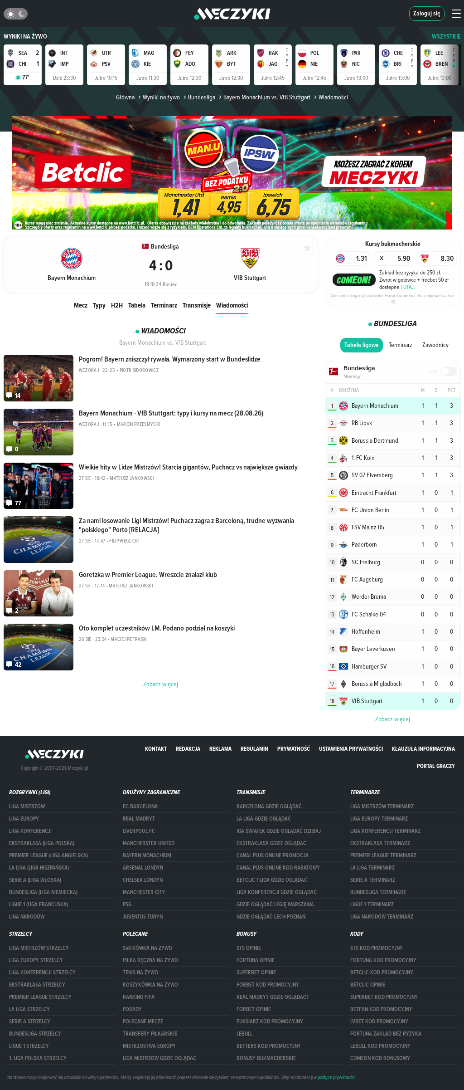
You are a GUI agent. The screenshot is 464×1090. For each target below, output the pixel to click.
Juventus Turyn (143, 916)
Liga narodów (26, 916)
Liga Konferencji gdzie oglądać (277, 892)
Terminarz (164, 305)
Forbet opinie (254, 1009)
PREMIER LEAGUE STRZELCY (40, 997)
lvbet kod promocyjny (379, 1021)
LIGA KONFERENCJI (30, 831)
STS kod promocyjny (376, 948)
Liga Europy (24, 818)
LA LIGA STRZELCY (29, 1009)
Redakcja (188, 748)
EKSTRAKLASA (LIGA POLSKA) (41, 843)
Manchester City (144, 892)
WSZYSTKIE (446, 36)
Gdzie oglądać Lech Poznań (271, 916)
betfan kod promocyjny (381, 1009)
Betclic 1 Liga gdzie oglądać (272, 880)
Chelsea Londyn (143, 880)
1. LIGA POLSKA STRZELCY (38, 1058)
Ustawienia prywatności (351, 748)
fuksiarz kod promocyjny (270, 1021)
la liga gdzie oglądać (264, 818)
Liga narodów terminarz (381, 916)
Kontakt (156, 748)
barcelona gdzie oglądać (269, 806)
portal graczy (436, 766)
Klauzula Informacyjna (423, 748)
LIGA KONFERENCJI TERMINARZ (385, 831)
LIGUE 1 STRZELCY (29, 1046)
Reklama (220, 748)
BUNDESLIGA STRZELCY (35, 1033)
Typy (99, 305)
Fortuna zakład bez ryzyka (385, 1033)
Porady (132, 1009)
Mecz (80, 305)
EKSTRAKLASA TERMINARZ (380, 843)
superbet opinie (256, 972)
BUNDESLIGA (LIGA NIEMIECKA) (43, 892)
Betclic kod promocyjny (381, 972)
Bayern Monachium (147, 855)
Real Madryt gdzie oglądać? (273, 997)
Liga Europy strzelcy (36, 960)
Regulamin (254, 748)
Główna (125, 97)
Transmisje (197, 305)
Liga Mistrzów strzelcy (39, 948)
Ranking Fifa (139, 997)
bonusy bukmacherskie (266, 1058)
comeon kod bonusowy (380, 1058)
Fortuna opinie (256, 960)
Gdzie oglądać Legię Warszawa (275, 904)
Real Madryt (139, 818)
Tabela (136, 305)
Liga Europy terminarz (379, 818)
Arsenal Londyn (143, 867)
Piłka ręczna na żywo (150, 960)
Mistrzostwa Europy (149, 1046)
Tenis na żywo (140, 972)
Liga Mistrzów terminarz (382, 806)
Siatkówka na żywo (147, 948)
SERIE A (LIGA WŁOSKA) (35, 880)
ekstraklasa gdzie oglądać (271, 843)
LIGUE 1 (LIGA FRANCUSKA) (38, 904)
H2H (117, 305)
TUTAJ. (408, 287)
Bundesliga (201, 97)
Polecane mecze (143, 1021)
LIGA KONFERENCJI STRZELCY (42, 972)
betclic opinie (367, 984)
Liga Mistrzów (27, 806)
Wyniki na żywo (25, 36)
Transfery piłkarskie (150, 1033)
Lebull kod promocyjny (380, 1046)
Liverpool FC (139, 831)
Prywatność (293, 748)
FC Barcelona (140, 806)
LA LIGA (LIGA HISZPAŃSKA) (39, 867)
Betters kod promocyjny (269, 1046)
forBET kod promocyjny (268, 984)
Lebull (244, 1033)
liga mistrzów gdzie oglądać (159, 1058)
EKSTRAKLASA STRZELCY (37, 984)
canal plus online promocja (273, 855)
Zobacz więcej (392, 718)
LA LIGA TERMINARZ (372, 867)
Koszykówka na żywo (150, 984)
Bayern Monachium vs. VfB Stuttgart (266, 97)
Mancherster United (148, 843)
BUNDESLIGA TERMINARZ (378, 892)
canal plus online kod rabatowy (278, 867)
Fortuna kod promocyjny (383, 960)
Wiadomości (232, 305)
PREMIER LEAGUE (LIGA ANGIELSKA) (48, 855)
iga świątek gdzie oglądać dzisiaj (279, 831)
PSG (127, 904)
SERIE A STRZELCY (29, 1021)
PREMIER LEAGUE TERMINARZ (383, 855)
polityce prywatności (336, 1077)
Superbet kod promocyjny (384, 997)
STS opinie (249, 948)
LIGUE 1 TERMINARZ (372, 904)
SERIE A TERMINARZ (372, 880)
